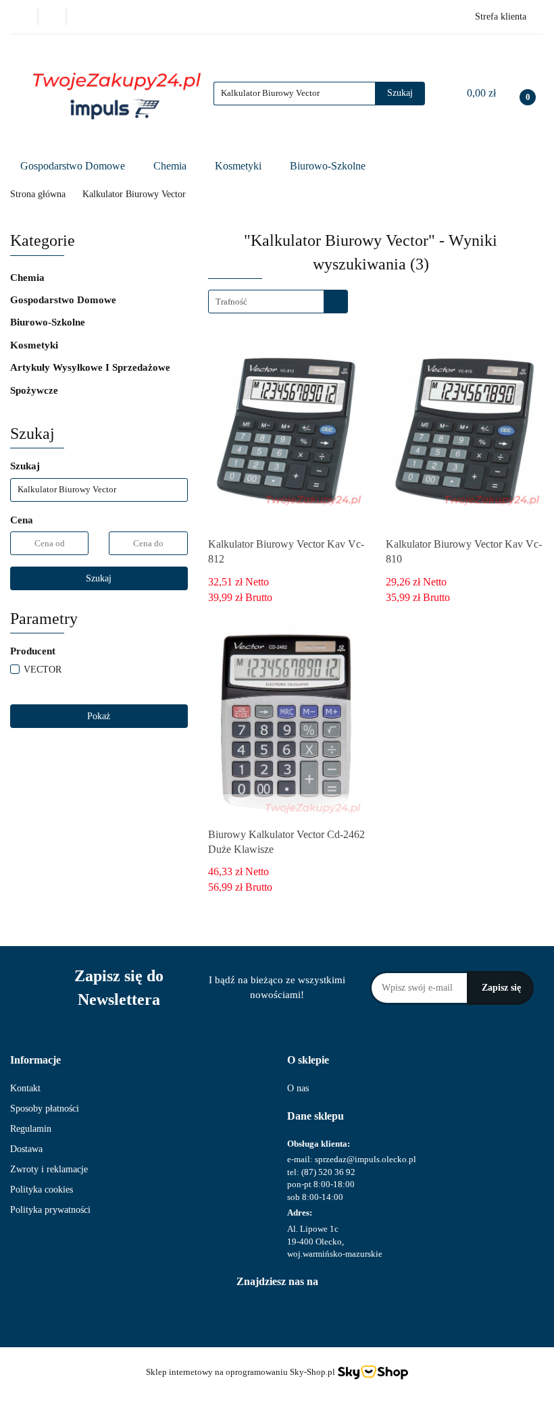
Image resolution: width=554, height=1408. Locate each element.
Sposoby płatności (44, 1108)
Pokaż (98, 716)
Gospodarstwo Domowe (74, 166)
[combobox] (278, 301)
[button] (35, 1060)
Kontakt (25, 1088)
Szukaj (98, 578)
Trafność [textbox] (231, 301)
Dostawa (26, 1149)
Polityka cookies (41, 1189)
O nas (298, 1088)
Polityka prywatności (50, 1210)
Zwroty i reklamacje (49, 1169)
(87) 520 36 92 (328, 1172)
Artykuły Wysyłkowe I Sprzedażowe (91, 367)
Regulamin (30, 1129)
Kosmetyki (239, 166)
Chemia (171, 166)
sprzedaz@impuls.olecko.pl (365, 1159)
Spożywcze (35, 390)
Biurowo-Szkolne (329, 166)
